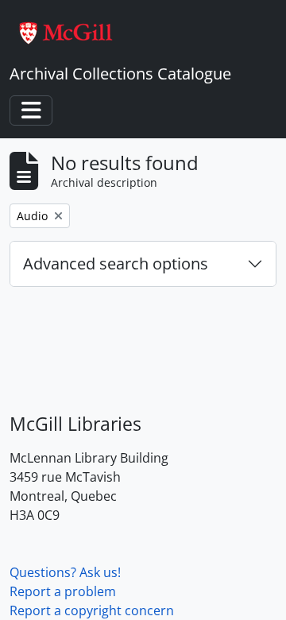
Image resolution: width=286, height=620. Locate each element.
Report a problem (63, 591)
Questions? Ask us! (65, 572)
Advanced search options (115, 263)
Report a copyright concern (92, 610)
